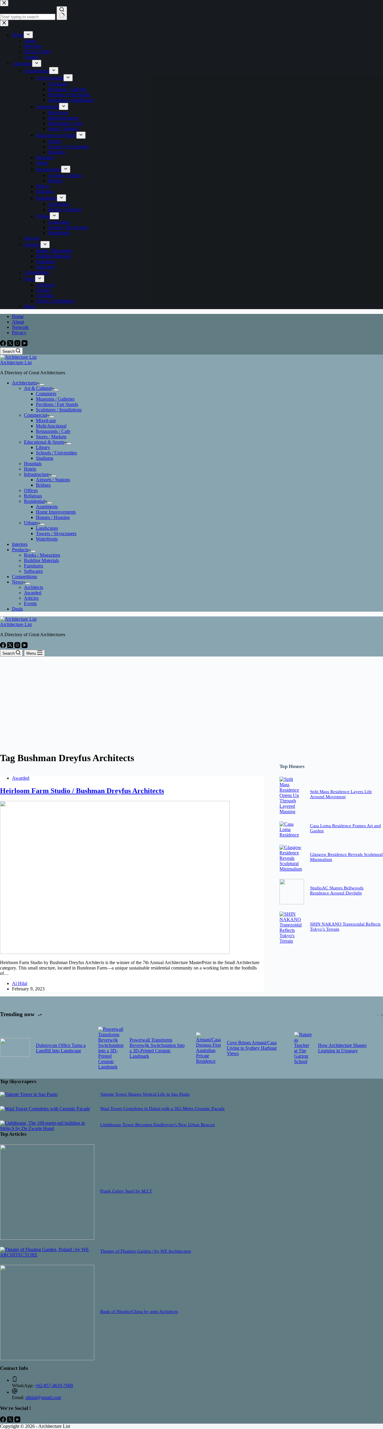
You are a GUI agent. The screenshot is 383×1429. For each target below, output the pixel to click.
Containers (46, 393)
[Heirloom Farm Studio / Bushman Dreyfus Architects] (115, 952)
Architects (33, 587)
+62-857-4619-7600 (54, 1385)
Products (20, 549)
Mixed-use (46, 420)
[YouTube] (25, 344)
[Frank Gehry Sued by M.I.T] (47, 1238)
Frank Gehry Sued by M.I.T (126, 1191)
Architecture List (16, 362)
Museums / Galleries (55, 398)
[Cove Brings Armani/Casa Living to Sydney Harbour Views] (208, 1048)
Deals (17, 608)
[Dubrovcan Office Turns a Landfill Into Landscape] (15, 1048)
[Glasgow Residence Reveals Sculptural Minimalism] (291, 868)
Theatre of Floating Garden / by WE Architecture (145, 1251)
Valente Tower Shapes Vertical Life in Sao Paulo (145, 1094)
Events (30, 603)
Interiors (20, 544)
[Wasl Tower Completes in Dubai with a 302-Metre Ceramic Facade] (45, 1108)
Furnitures (33, 565)
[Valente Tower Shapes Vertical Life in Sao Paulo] (28, 1094)
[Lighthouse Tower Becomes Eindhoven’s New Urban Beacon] (47, 1128)
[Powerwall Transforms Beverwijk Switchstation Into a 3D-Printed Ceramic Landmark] (111, 1048)
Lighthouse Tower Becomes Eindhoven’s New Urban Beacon (157, 1124)
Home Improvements (56, 511)
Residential (34, 501)
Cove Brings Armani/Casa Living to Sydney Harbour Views (252, 1048)
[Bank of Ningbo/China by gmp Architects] (47, 1358)
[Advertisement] (191, 701)
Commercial (35, 415)
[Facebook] (3, 344)
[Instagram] (18, 344)
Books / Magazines (42, 555)
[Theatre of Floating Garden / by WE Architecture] (47, 1254)
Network (20, 327)
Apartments (47, 506)
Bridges (43, 485)
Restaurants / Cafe (53, 431)
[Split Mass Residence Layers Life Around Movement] (291, 811)
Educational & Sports (44, 442)
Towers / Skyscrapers (56, 533)
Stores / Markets (51, 436)
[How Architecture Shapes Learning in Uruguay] (303, 1048)
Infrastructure (36, 474)
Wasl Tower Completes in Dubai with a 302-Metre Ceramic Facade (162, 1108)
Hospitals (33, 463)
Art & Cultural (37, 388)
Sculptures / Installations (59, 409)
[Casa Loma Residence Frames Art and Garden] (291, 834)
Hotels (30, 468)
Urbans (31, 522)
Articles (31, 598)
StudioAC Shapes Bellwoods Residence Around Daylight (337, 890)
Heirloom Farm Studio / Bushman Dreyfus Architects (82, 791)
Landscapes (47, 528)
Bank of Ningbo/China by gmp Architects (139, 1311)
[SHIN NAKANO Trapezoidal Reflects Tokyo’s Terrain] (291, 940)
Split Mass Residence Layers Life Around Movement (341, 794)
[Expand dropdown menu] (41, 384)
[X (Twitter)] (10, 344)
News (17, 581)
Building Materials (41, 560)
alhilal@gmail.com (43, 1397)
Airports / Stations (53, 479)
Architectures (24, 382)
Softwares (33, 571)
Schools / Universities (56, 452)
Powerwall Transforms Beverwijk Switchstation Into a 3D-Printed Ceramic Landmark (157, 1048)
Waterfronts (47, 538)
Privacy (19, 332)
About (18, 321)
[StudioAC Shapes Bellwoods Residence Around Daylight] (291, 902)
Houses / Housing (53, 517)
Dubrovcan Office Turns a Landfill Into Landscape (61, 1048)
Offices (31, 490)
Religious (33, 495)
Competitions (24, 576)
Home (18, 316)
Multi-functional (51, 425)
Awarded (32, 592)
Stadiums (44, 458)
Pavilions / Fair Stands (57, 404)
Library (43, 447)
